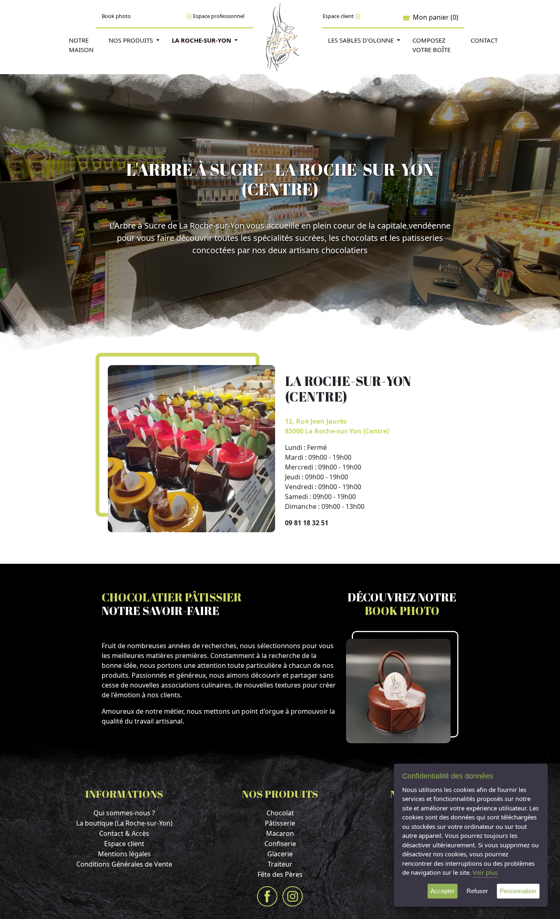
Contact (484, 40)
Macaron (280, 833)
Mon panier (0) (434, 17)
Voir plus (485, 872)
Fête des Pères (280, 874)
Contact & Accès (124, 833)
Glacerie (280, 853)
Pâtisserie (280, 823)
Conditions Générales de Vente (124, 864)
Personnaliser (518, 890)
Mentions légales (124, 853)
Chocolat (280, 812)
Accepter (442, 890)
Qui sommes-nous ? (124, 812)
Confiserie (280, 843)
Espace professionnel (218, 16)
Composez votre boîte (431, 45)
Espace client (339, 16)
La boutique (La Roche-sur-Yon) (124, 823)
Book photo (116, 16)
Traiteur (280, 864)
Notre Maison (81, 45)
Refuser (477, 890)
